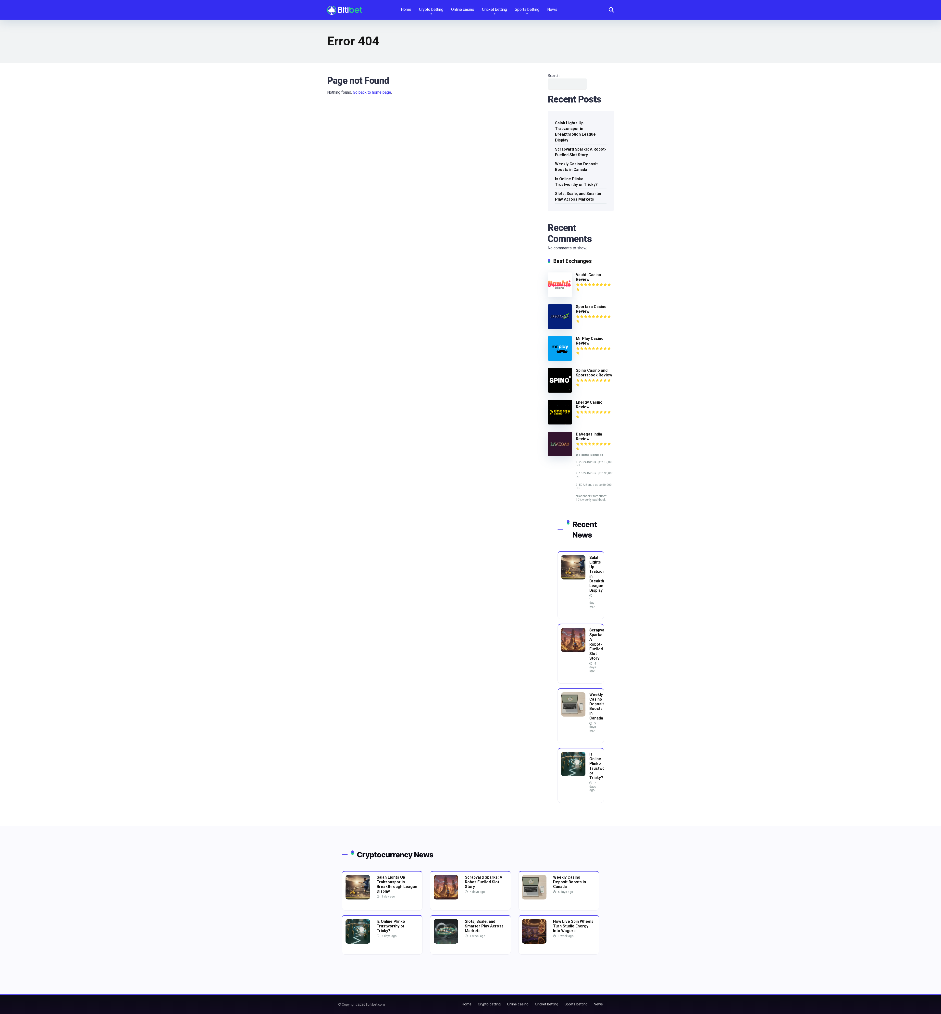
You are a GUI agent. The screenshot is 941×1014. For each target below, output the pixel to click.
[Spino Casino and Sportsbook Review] (560, 391)
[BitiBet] (344, 8)
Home (406, 9)
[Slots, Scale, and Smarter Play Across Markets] (446, 942)
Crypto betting (431, 9)
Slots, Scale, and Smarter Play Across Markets (578, 196)
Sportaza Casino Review (591, 309)
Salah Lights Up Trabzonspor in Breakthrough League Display (575, 131)
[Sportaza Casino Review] (560, 327)
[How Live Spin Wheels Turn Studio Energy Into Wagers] (534, 942)
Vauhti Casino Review (588, 277)
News (552, 9)
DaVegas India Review (589, 436)
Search (553, 75)
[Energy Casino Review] (560, 423)
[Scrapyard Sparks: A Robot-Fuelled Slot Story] (573, 650)
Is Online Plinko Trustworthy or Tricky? (576, 182)
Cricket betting (494, 9)
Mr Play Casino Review (590, 341)
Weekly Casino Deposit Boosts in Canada (576, 167)
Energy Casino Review (589, 404)
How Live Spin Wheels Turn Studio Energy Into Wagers (573, 926)
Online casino (462, 9)
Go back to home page (372, 92)
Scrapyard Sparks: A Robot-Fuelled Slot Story (580, 152)
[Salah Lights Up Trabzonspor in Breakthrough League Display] (573, 578)
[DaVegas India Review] (560, 455)
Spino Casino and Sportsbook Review (594, 372)
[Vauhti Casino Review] (560, 295)
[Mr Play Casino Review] (560, 359)
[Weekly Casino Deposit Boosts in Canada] (573, 715)
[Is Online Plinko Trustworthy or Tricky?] (573, 774)
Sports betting (527, 9)
